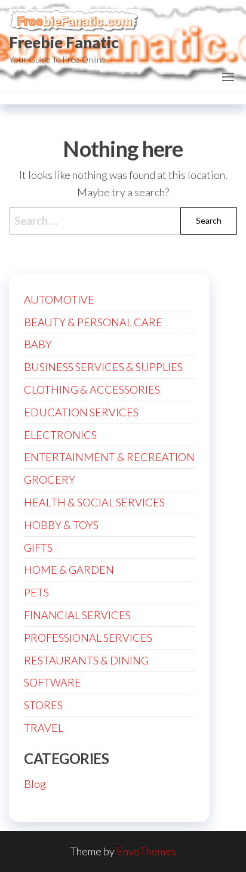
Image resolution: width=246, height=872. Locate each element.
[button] (228, 77)
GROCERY (49, 479)
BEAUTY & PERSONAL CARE (93, 322)
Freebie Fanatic (64, 42)
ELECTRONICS (60, 434)
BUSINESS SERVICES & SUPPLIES (103, 366)
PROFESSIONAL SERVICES (88, 637)
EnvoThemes (146, 851)
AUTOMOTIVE (59, 299)
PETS (36, 592)
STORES (43, 705)
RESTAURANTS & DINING (86, 660)
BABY (38, 344)
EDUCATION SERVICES (81, 412)
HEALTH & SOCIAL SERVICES (94, 502)
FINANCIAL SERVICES (77, 614)
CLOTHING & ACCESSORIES (92, 389)
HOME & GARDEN (69, 569)
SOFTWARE (52, 682)
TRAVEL (43, 727)
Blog (35, 783)
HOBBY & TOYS (61, 524)
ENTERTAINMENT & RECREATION (109, 456)
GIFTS (38, 547)
